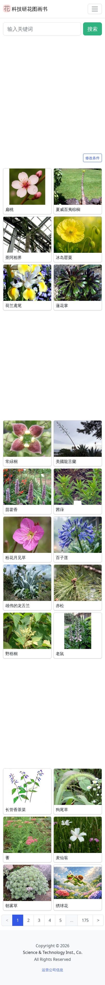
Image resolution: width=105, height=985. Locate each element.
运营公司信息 (52, 969)
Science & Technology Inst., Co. (52, 952)
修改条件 (92, 157)
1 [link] (18, 920)
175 (85, 920)
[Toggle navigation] (95, 9)
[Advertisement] (52, 97)
